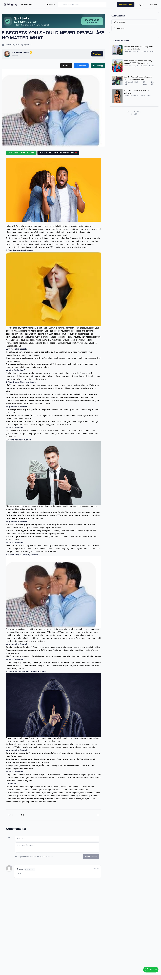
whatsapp (99, 66)
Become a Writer (125, 5)
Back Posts (28, 5)
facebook (83, 66)
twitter (67, 66)
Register (153, 5)
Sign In (141, 5)
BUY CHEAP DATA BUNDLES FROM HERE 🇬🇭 (58, 153)
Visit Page (97, 54)
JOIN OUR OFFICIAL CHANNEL (21, 153)
